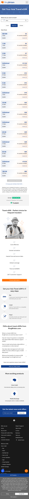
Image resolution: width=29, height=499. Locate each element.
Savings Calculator (6, 464)
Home (2, 428)
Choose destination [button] (14, 280)
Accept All (21, 494)
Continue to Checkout (14, 180)
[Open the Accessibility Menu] (2, 470)
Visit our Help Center (14, 366)
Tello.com (18, 435)
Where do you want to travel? (9, 17)
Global (21, 25)
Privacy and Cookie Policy (7, 433)
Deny (7, 494)
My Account (4, 430)
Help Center (18, 428)
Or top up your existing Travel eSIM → (14, 184)
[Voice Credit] (14, 380)
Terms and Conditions (6, 435)
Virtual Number (5, 462)
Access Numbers (6, 457)
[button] (27, 2)
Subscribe (21, 413)
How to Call (5, 455)
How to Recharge (6, 471)
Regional (14, 25)
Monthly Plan (5, 453)
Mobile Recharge (14, 398)
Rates (3, 450)
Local (7, 25)
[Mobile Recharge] (14, 393)
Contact (17, 430)
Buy (3, 448)
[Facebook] (14, 420)
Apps (3, 459)
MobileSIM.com (19, 437)
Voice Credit (14, 385)
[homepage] (13, 2)
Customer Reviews (5, 439)
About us (3, 437)
